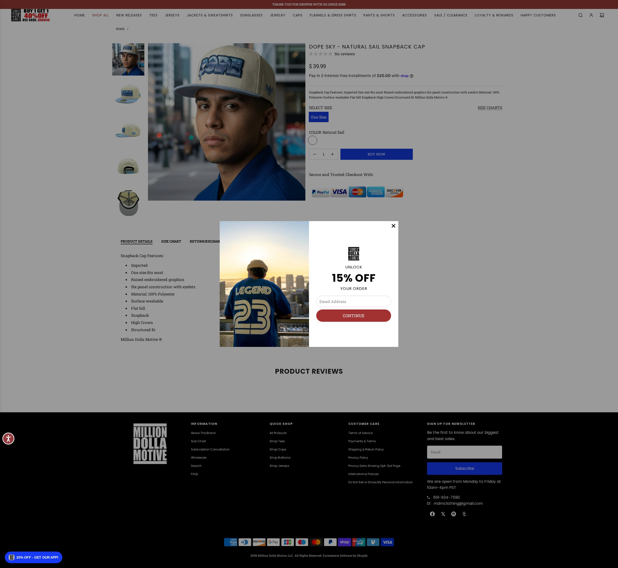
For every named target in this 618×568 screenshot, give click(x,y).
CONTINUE (354, 315)
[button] (33, 557)
